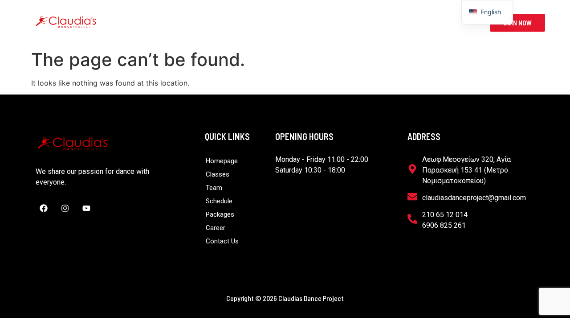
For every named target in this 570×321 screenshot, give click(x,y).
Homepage (154, 22)
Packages (345, 22)
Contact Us (444, 22)
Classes (205, 22)
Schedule (293, 22)
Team (248, 22)
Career (393, 22)
